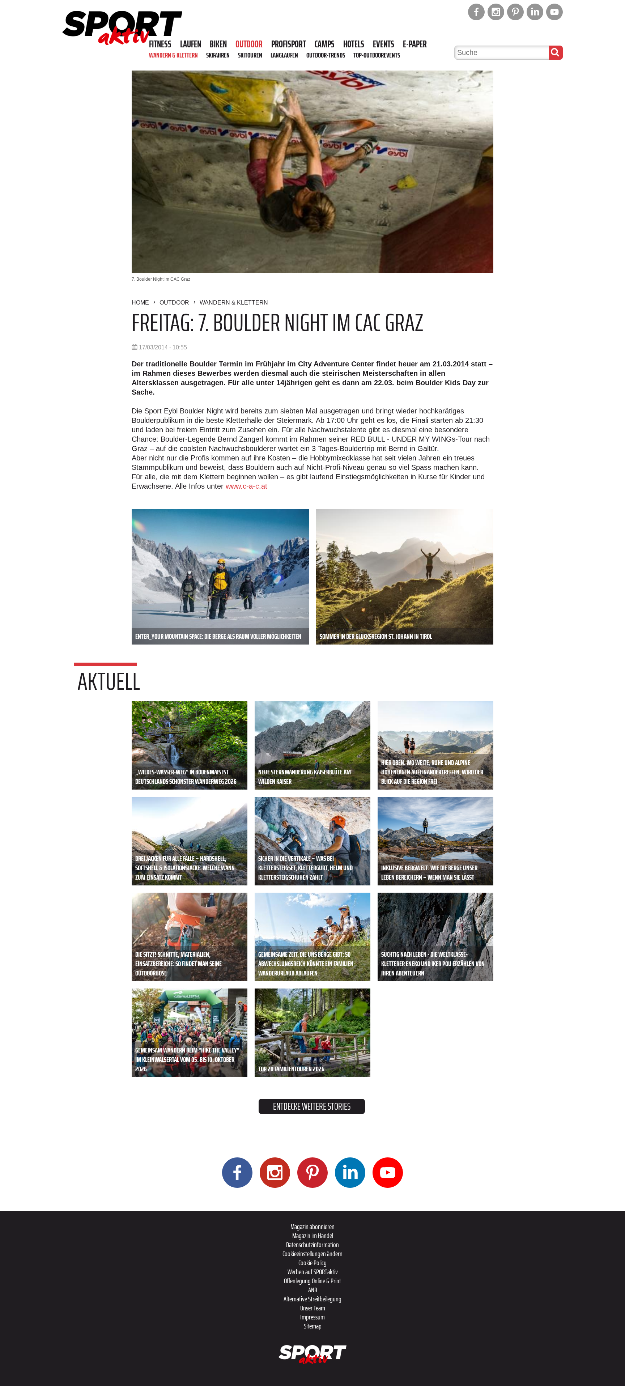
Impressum (312, 1317)
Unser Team (312, 1308)
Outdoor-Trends (325, 55)
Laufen (190, 44)
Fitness (160, 44)
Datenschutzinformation (312, 1244)
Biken (218, 44)
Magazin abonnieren (312, 1226)
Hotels (353, 44)
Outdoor (249, 44)
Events (383, 44)
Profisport (288, 44)
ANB (312, 1290)
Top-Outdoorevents (376, 55)
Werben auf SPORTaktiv (313, 1271)
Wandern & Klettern (173, 55)
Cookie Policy (312, 1262)
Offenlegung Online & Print (312, 1281)
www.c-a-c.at (246, 486)
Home (140, 302)
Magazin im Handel (312, 1235)
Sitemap (313, 1326)
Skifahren (218, 55)
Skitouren (250, 55)
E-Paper (415, 44)
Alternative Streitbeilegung (312, 1299)
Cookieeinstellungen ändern (312, 1253)
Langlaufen (284, 55)
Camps (325, 44)
